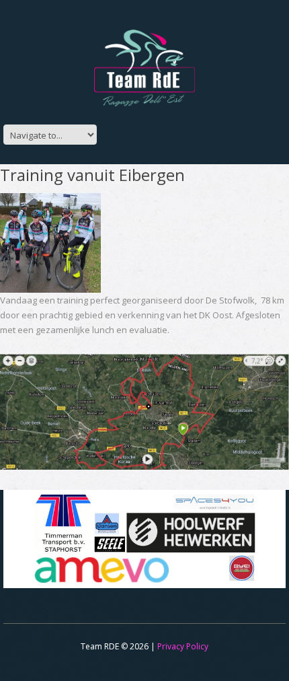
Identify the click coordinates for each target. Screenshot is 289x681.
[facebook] (126, 131)
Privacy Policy (182, 646)
